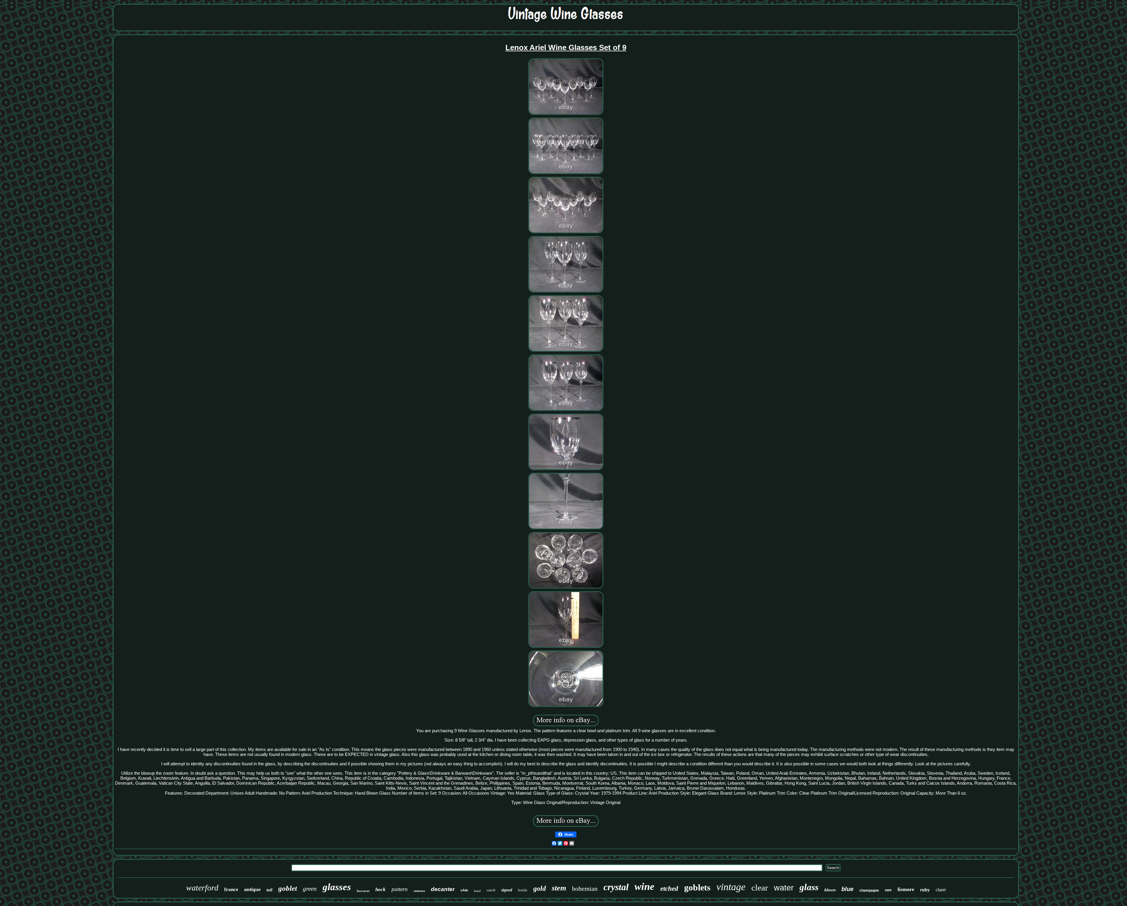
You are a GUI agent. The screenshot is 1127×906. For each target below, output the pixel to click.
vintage (730, 886)
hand (477, 891)
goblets (697, 887)
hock (380, 889)
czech (491, 890)
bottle (522, 890)
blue (847, 889)
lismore (905, 889)
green (310, 888)
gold (539, 888)
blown (830, 890)
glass (809, 887)
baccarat (363, 891)
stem (559, 888)
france (231, 889)
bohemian (585, 888)
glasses (337, 887)
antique (252, 889)
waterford (202, 887)
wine (644, 886)
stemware (419, 891)
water (784, 887)
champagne (869, 890)
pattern (400, 889)
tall (269, 890)
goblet (287, 888)
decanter (443, 889)
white (464, 890)
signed (506, 890)
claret (941, 889)
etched (669, 888)
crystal (616, 887)
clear (759, 887)
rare (888, 890)
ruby (925, 889)
